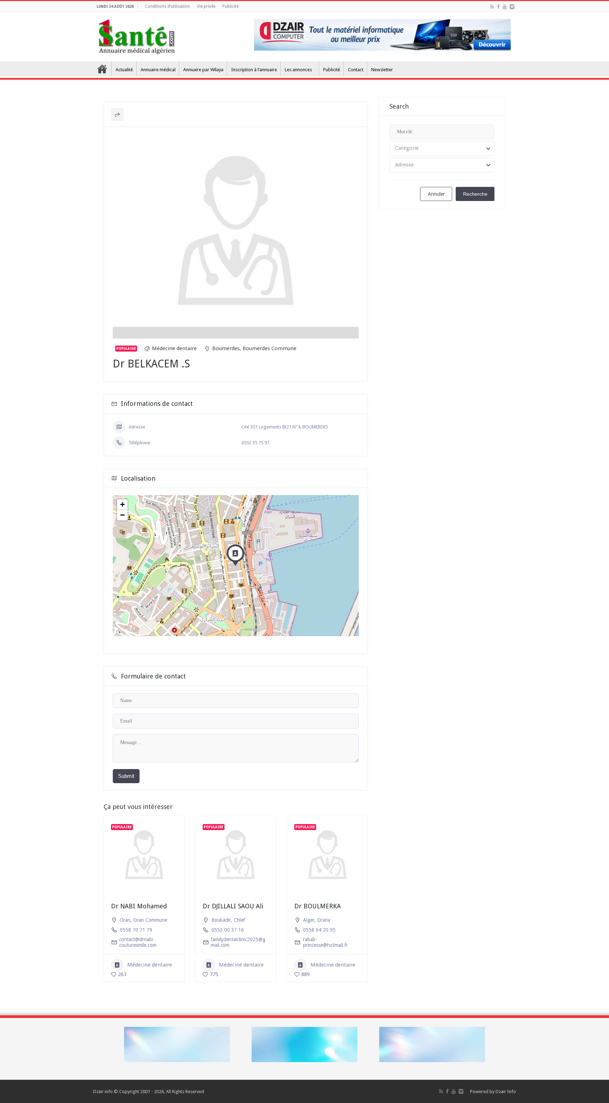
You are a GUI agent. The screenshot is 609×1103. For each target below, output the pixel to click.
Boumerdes (226, 348)
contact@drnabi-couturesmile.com (137, 942)
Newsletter (382, 69)
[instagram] (512, 6)
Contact (355, 69)
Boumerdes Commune (269, 348)
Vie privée (206, 6)
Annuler (436, 194)
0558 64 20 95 (319, 930)
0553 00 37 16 (227, 930)
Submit (126, 776)
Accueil (102, 68)
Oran (125, 920)
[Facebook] (498, 6)
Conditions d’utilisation (167, 6)
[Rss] (492, 6)
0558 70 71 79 (136, 930)
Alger (308, 920)
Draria (323, 920)
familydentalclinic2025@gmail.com (238, 942)
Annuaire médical (158, 69)
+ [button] (122, 504)
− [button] (122, 515)
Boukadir (221, 920)
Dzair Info (506, 1091)
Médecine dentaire (174, 348)
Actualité (124, 69)
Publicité (230, 6)
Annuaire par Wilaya (203, 69)
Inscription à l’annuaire (254, 69)
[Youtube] (505, 6)
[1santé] (136, 35)
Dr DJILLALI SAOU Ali (233, 906)
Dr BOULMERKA (317, 906)
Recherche (475, 194)
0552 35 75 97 (255, 442)
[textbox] (442, 148)
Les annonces (298, 69)
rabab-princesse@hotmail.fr (325, 942)
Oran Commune (150, 920)
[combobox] (441, 148)
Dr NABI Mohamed (139, 906)
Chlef (239, 920)
